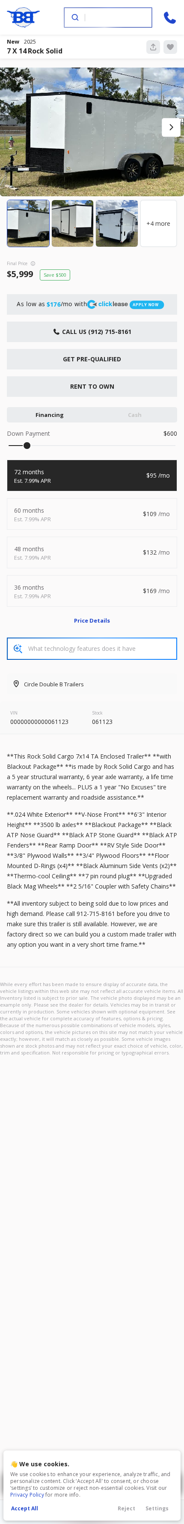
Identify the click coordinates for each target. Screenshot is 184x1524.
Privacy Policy (27, 1494)
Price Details (92, 620)
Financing (50, 415)
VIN (14, 712)
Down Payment (28, 433)
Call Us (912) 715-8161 (95, 332)
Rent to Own (92, 386)
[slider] (27, 445)
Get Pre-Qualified (92, 359)
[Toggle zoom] (92, 128)
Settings (157, 1508)
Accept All (24, 1508)
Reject (126, 1508)
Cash (135, 415)
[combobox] (107, 17)
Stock (97, 712)
